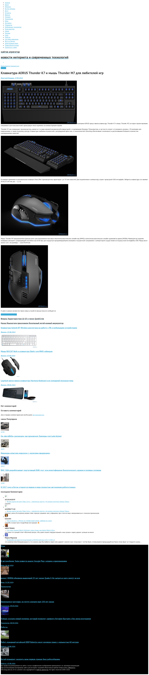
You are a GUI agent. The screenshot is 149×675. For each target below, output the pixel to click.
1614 (2, 466)
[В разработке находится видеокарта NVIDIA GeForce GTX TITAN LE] (6, 536)
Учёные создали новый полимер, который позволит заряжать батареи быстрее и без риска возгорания (46, 618)
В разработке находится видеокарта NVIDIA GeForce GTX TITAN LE (31, 540)
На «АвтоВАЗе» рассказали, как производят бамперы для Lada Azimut (31, 436)
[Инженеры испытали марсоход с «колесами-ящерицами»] (5, 447)
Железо (3, 68)
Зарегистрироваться (12, 66)
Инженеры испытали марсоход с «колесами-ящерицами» (25, 453)
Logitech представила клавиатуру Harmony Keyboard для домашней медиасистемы (37, 380)
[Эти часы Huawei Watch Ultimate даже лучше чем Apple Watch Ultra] (6, 526)
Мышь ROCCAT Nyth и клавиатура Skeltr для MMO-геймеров (27, 351)
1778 (2, 432)
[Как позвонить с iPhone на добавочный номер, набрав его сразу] (6, 517)
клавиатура (5, 314)
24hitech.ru (71, 668)
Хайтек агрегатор (42, 670)
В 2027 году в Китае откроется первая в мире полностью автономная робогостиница (38, 487)
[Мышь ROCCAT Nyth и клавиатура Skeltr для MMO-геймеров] (10, 376)
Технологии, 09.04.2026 (9, 606)
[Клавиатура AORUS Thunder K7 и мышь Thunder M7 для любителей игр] (39, 123)
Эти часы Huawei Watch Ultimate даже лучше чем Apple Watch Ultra (31, 530)
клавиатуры (13, 314)
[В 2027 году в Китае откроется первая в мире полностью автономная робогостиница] (5, 481)
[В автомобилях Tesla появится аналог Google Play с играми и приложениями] (5, 557)
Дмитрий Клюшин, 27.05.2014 (12, 78)
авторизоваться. (38, 415)
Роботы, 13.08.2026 (8, 663)
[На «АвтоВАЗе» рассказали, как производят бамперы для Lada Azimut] (5, 430)
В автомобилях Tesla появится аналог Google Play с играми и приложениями (34, 561)
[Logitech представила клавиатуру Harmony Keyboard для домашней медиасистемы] (19, 402)
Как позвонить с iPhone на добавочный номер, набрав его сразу (29, 521)
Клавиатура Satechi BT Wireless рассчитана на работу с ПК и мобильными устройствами (39, 328)
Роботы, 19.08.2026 (8, 646)
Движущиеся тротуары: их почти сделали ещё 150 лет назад (27, 601)
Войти (3, 66)
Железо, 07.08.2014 (8, 356)
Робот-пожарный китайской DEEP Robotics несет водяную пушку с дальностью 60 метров (40, 642)
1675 (2, 449)
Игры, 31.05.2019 (7, 582)
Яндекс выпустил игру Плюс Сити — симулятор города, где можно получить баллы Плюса (38, 502)
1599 (2, 483)
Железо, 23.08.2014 (8, 332)
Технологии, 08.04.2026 (9, 623)
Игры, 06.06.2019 (7, 565)
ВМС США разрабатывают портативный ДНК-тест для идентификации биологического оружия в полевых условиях (51, 470)
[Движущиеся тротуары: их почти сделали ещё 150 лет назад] (5, 597)
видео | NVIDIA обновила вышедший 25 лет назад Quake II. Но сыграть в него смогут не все (40, 578)
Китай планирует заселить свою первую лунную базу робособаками (30, 659)
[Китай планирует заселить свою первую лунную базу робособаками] (5, 655)
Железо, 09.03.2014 (8, 385)
